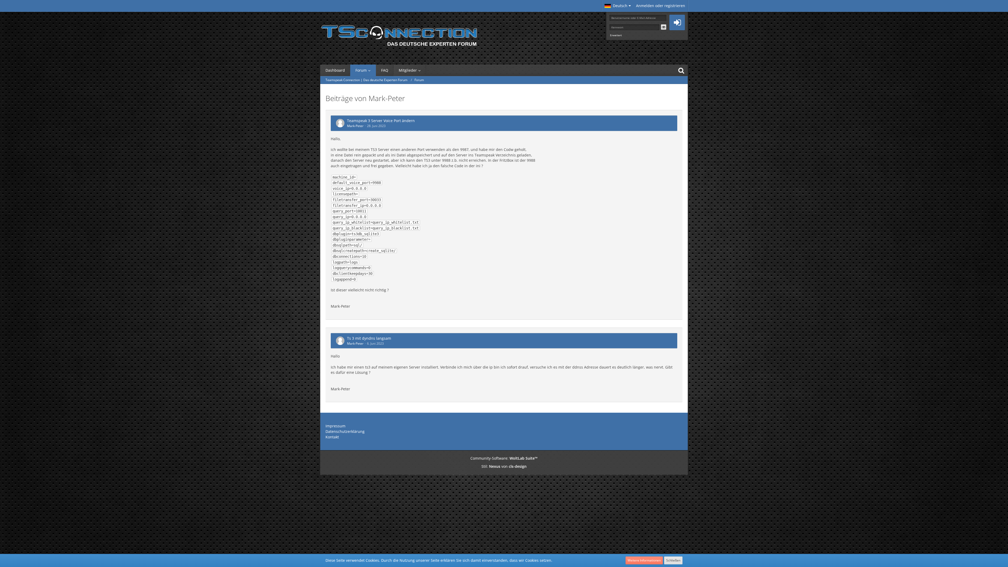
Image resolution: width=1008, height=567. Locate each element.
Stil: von (504, 466)
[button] (617, 6)
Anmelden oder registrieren (660, 5)
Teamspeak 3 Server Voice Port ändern (381, 120)
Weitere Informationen (644, 560)
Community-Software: (504, 458)
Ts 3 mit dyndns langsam (369, 338)
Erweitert (616, 35)
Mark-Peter (355, 126)
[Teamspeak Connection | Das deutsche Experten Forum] (399, 34)
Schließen (673, 560)
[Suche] (681, 70)
